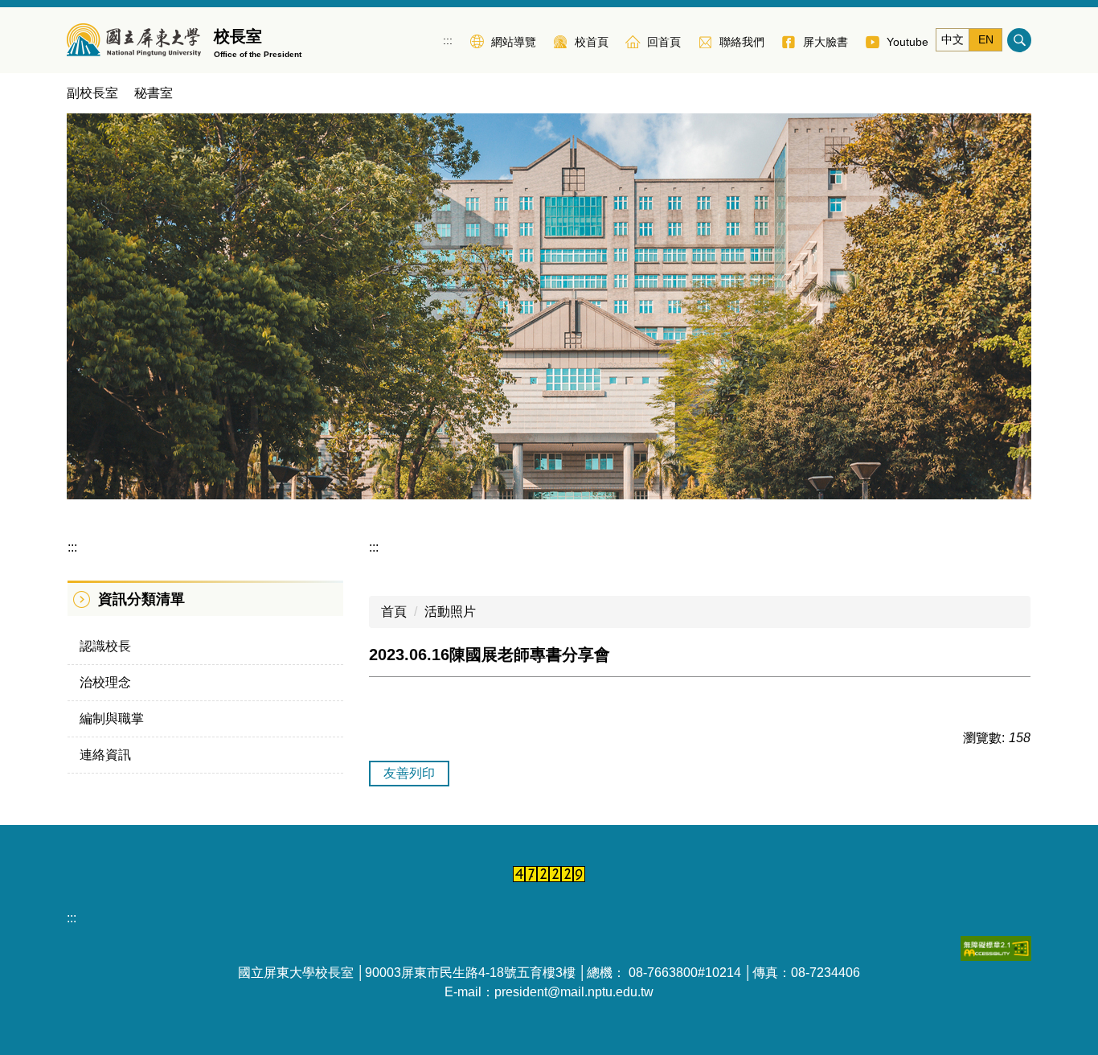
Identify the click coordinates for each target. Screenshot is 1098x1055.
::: (448, 40)
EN (986, 39)
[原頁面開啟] (549, 306)
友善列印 (409, 773)
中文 (952, 39)
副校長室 (92, 93)
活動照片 (450, 611)
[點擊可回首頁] (134, 40)
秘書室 (153, 93)
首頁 (394, 611)
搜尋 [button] (1019, 40)
